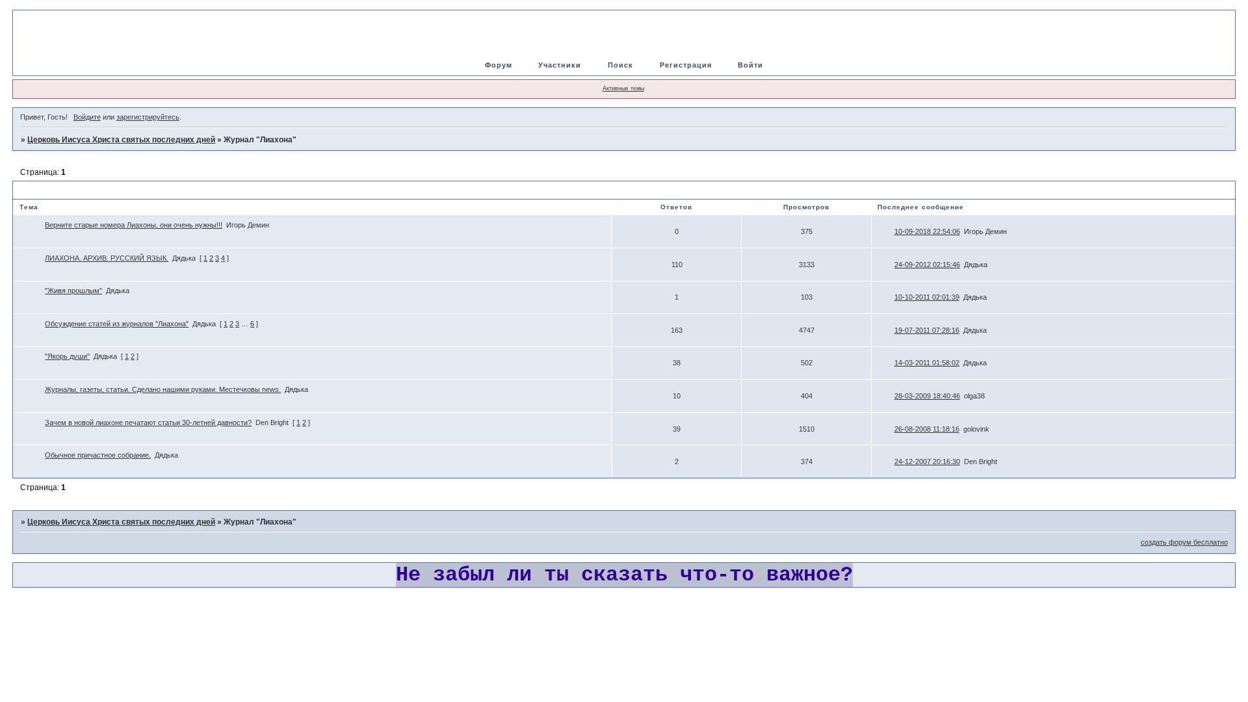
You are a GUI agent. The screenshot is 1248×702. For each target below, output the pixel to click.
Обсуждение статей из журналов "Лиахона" (116, 324)
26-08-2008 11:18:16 (926, 429)
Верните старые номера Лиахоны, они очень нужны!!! (133, 225)
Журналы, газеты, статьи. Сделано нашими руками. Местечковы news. (163, 389)
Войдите (87, 117)
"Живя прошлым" (73, 290)
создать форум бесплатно (1184, 542)
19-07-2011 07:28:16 (926, 330)
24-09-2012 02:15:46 (927, 264)
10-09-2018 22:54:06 (927, 231)
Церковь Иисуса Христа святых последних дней (121, 139)
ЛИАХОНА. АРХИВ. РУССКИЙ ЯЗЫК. (106, 258)
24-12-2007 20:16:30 (927, 461)
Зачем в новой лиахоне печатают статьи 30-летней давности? (148, 422)
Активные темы (623, 88)
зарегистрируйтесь (147, 117)
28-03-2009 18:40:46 (927, 396)
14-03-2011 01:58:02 (926, 363)
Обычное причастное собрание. (98, 455)
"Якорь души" (67, 356)
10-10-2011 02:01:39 (926, 297)
